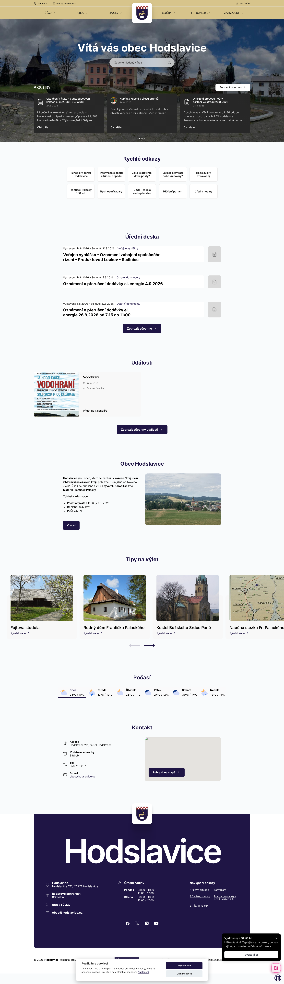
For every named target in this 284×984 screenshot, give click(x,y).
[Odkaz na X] (137, 923)
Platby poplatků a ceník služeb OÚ (225, 897)
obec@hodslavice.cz (66, 3)
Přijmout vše (184, 965)
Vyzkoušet (251, 954)
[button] (50, 13)
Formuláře (220, 890)
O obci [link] (71, 525)
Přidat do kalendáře (95, 410)
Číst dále (42, 127)
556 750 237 (44, 3)
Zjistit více (18, 633)
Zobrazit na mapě (164, 772)
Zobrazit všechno (231, 87)
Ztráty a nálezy (199, 905)
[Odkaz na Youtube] (156, 923)
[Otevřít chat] (276, 968)
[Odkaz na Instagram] (147, 923)
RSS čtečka (244, 3)
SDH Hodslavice (200, 896)
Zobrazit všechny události (139, 429)
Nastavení (143, 972)
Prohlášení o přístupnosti (211, 959)
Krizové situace (199, 890)
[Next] (149, 645)
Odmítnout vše (184, 973)
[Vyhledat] (169, 62)
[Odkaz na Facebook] (128, 923)
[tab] (139, 138)
